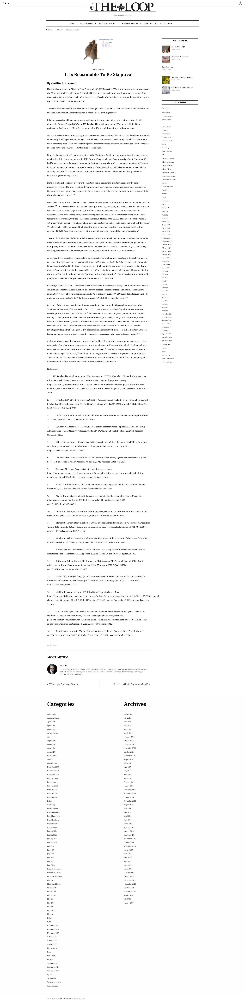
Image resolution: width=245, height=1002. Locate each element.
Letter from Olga (178, 46)
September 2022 (130, 891)
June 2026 (165, 288)
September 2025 (167, 340)
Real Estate (166, 344)
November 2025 (167, 321)
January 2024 (166, 258)
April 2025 (165, 215)
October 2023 (166, 324)
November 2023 (167, 314)
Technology (166, 355)
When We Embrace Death (63, 684)
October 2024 (166, 327)
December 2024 (166, 238)
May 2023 (127, 861)
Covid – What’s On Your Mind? (130, 684)
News (164, 197)
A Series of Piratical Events (182, 87)
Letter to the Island (168, 176)
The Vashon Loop (65, 998)
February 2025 (166, 248)
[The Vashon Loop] (122, 8)
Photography (166, 201)
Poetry (164, 204)
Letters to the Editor (169, 179)
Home (72, 23)
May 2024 (165, 301)
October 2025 (166, 330)
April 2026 (165, 218)
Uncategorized (167, 362)
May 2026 (165, 311)
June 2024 (165, 281)
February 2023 (129, 873)
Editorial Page (166, 137)
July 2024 (165, 271)
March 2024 (165, 291)
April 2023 (127, 865)
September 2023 (167, 334)
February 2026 (166, 251)
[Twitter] (5, 3)
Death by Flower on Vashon (182, 77)
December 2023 (166, 235)
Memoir (164, 190)
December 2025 (166, 241)
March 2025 (165, 294)
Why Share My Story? (179, 57)
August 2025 (166, 228)
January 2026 (166, 264)
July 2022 (127, 899)
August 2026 (166, 231)
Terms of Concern (168, 359)
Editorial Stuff (150, 23)
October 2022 (129, 888)
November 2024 (167, 317)
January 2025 (166, 261)
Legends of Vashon (168, 172)
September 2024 (167, 337)
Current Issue (86, 23)
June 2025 (165, 284)
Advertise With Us (130, 23)
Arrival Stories (167, 120)
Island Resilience (168, 162)
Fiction (164, 144)
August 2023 (166, 222)
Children (165, 130)
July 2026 (165, 278)
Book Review (166, 127)
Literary (164, 183)
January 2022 (128, 903)
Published (165, 208)
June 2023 (127, 857)
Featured (168, 23)
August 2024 (166, 225)
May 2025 (165, 304)
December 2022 (129, 880)
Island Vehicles (167, 165)
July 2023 (127, 854)
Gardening (165, 148)
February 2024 (166, 245)
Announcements (167, 116)
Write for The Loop (107, 23)
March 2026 (165, 297)
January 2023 (128, 876)
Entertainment (167, 141)
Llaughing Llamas (168, 187)
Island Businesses (168, 155)
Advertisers (166, 113)
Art (163, 123)
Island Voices (166, 169)
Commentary (166, 134)
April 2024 (165, 212)
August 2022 (128, 895)
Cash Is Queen (167, 67)
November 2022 (130, 884)
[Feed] (8, 3)
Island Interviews (168, 158)
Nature (164, 194)
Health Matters (98, 69)
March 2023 (128, 869)
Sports (164, 352)
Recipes (164, 348)
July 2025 (165, 274)
